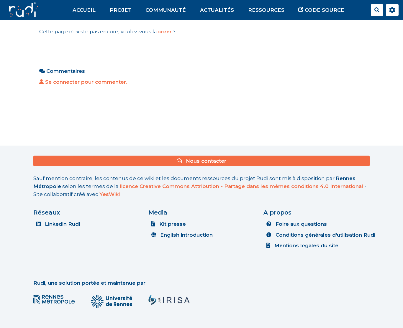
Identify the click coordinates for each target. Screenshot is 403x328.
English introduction (186, 235)
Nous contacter (205, 161)
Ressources (266, 10)
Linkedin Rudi (61, 224)
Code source (323, 10)
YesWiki (109, 194)
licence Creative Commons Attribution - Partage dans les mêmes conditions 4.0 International (241, 186)
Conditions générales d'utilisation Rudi (324, 235)
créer (165, 31)
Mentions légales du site (305, 245)
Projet (121, 10)
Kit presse (172, 224)
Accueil (84, 10)
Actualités (217, 10)
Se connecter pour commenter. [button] (85, 82)
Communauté (165, 10)
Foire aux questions (300, 224)
